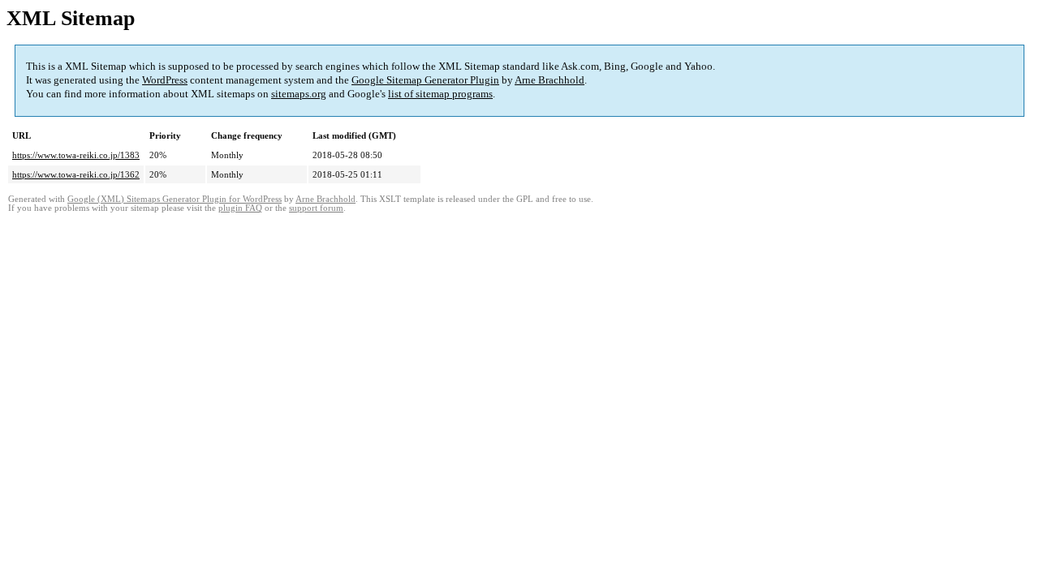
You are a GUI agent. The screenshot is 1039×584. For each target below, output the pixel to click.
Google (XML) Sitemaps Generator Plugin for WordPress (174, 199)
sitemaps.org (298, 94)
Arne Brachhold (549, 80)
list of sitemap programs (440, 94)
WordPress (165, 80)
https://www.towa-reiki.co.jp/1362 (76, 174)
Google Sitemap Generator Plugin (425, 80)
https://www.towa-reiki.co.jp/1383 (76, 155)
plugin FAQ (240, 208)
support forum (316, 208)
